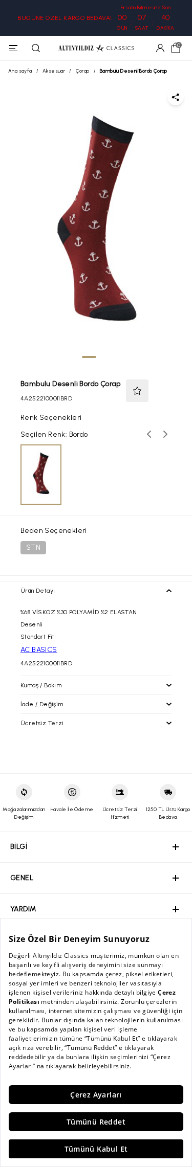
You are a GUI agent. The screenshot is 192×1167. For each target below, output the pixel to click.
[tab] (89, 357)
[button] (137, 390)
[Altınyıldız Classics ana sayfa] (96, 48)
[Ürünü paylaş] (175, 97)
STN (33, 547)
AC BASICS (38, 649)
